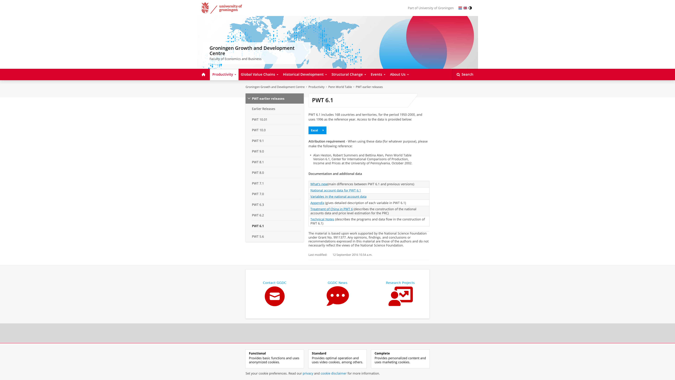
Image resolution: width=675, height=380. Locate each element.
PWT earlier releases (369, 87)
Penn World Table (340, 87)
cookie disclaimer (334, 373)
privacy (308, 373)
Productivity (316, 87)
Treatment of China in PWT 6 (331, 209)
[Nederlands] (460, 8)
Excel (314, 130)
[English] (465, 8)
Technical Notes (322, 219)
